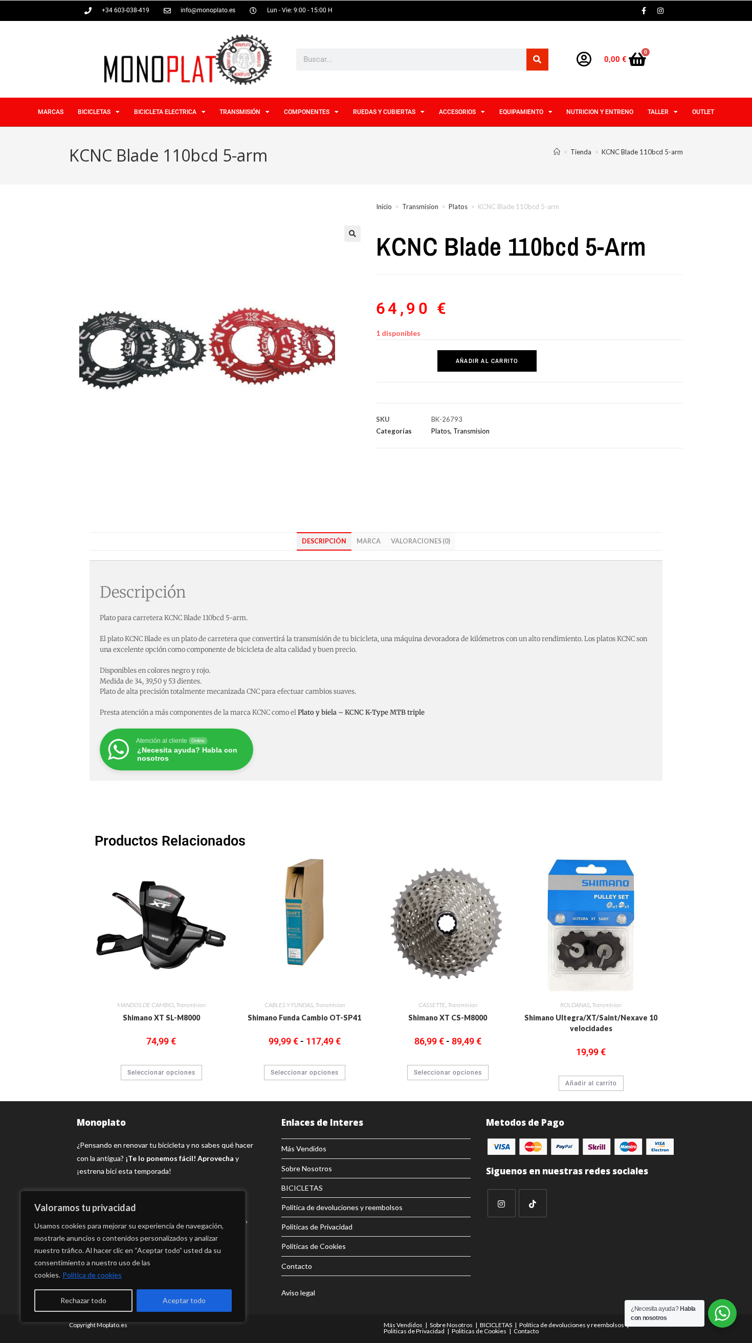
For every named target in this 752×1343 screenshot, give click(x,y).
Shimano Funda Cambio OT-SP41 (304, 1017)
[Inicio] (557, 152)
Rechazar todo (83, 1300)
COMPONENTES (306, 112)
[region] (133, 1257)
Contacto (296, 1266)
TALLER (658, 112)
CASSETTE (432, 1005)
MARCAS (50, 112)
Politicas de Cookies (313, 1246)
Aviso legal (298, 1292)
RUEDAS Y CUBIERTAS (384, 112)
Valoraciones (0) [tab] (420, 541)
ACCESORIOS (457, 112)
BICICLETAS (94, 112)
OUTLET (703, 112)
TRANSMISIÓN (239, 112)
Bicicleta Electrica (165, 112)
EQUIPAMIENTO (521, 112)
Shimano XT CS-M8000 (447, 1017)
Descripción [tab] (324, 541)
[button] (352, 233)
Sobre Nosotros (306, 1168)
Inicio (384, 206)
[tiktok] (533, 1203)
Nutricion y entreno (599, 112)
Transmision (420, 206)
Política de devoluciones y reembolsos (342, 1207)
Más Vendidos (303, 1148)
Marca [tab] (369, 541)
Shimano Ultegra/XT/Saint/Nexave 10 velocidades (590, 1023)
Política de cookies (92, 1274)
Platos (458, 206)
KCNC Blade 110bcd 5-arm (642, 152)
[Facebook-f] (643, 11)
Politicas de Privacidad (316, 1226)
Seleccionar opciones (161, 1072)
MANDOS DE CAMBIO (145, 1005)
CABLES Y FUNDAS (288, 1005)
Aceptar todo (184, 1300)
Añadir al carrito (487, 361)
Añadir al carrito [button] (591, 1083)
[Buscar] (537, 60)
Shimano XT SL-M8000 (161, 1017)
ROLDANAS (575, 1005)
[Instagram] (660, 11)
